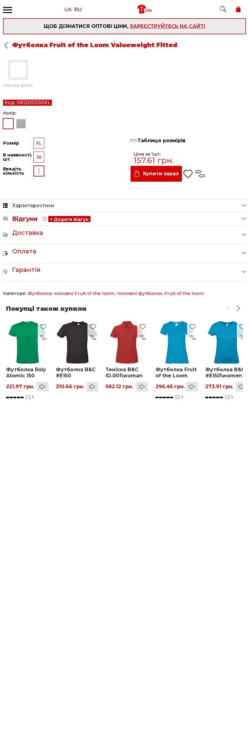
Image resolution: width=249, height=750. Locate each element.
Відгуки (29, 218)
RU (78, 9)
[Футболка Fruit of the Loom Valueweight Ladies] (176, 342)
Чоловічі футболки (139, 293)
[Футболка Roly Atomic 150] (27, 342)
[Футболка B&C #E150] (77, 342)
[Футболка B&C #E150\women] (226, 342)
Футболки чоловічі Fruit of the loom (71, 293)
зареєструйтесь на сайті (167, 26)
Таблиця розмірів (162, 140)
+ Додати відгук (69, 219)
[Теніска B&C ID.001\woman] (127, 342)
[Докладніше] (42, 387)
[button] (227, 308)
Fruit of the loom (184, 293)
